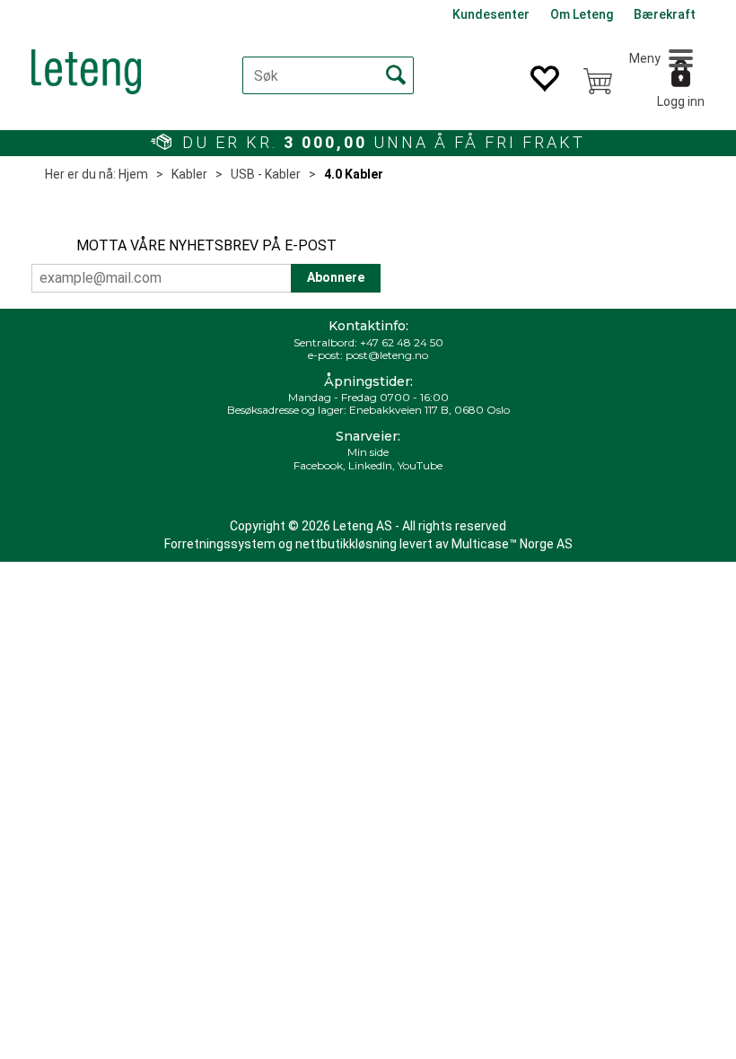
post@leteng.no (387, 355)
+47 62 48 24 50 (401, 342)
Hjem (133, 174)
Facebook (318, 465)
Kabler (189, 174)
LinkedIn (370, 465)
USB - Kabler (266, 174)
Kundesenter (491, 14)
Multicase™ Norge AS (512, 544)
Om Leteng (581, 14)
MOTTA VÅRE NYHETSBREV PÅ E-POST (206, 245)
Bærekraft (665, 14)
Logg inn (681, 101)
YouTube (420, 465)
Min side (368, 452)
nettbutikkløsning (346, 544)
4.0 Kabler (353, 174)
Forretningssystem (220, 544)
